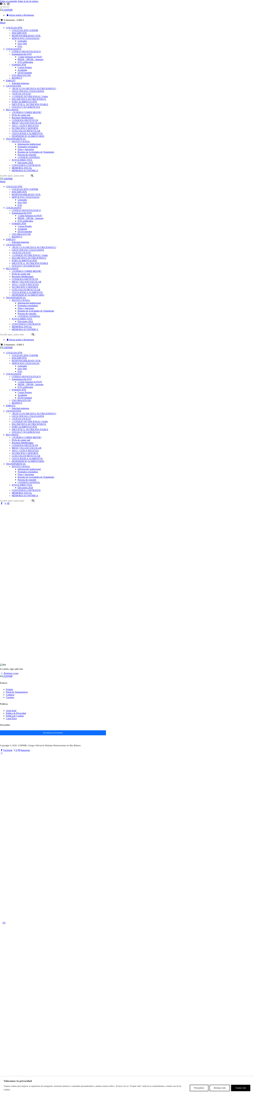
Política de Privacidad (16, 713)
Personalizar (199, 1088)
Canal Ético (11, 718)
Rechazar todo (220, 1088)
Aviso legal (11, 710)
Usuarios (10, 697)
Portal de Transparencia (17, 692)
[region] (127, 1085)
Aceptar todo (240, 1088)
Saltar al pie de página (28, 1)
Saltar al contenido (8, 1)
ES (4, 922)
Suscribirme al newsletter (53, 733)
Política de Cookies (15, 716)
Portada (9, 689)
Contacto (10, 694)
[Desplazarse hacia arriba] (1, 753)
